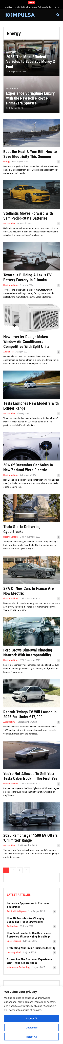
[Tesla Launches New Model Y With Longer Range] (31, 385)
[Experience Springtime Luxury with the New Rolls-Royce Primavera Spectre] (31, 94)
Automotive (12, 52)
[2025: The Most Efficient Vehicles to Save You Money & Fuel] (31, 58)
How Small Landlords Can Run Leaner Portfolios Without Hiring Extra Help (29, 934)
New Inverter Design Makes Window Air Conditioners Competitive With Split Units (26, 341)
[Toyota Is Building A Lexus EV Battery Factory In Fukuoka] (31, 256)
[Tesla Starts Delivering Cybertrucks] (31, 508)
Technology (12, 926)
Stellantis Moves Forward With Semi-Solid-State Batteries (28, 216)
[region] (31, 1015)
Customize (31, 1027)
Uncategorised (14, 941)
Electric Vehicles (10, 285)
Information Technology (18, 967)
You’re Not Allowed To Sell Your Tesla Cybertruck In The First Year (31, 776)
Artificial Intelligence (17, 911)
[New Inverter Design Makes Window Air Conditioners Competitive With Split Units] (31, 318)
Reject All (31, 1036)
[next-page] (27, 870)
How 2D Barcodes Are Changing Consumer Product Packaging (26, 920)
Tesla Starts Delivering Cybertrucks (21, 529)
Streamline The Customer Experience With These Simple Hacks (29, 961)
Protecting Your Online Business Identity (31, 7)
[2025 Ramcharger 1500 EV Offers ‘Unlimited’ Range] (31, 816)
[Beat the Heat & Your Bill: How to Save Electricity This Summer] (31, 133)
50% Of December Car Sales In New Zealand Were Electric (28, 467)
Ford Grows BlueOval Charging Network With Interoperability (27, 652)
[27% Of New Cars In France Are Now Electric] (31, 570)
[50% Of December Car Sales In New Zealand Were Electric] (31, 446)
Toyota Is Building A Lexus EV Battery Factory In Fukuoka (27, 277)
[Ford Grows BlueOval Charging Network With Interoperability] (31, 631)
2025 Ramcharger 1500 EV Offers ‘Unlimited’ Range (30, 838)
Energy (6, 162)
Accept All (31, 1018)
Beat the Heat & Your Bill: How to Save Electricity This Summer (30, 154)
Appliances (8, 352)
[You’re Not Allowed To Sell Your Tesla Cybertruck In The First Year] (31, 755)
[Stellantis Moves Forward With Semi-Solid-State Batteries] (31, 194)
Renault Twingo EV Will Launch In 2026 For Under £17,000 (29, 714)
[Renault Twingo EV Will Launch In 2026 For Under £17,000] (31, 693)
